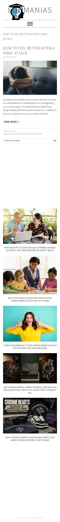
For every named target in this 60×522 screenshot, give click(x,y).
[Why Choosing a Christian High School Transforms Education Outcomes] (30, 293)
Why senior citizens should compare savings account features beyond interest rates (30, 249)
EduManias (30, 10)
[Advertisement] (30, 176)
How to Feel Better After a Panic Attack (28, 50)
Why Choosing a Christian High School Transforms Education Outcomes (30, 299)
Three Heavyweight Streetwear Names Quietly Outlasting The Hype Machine (30, 347)
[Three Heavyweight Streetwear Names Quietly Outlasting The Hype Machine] (30, 340)
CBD (13, 131)
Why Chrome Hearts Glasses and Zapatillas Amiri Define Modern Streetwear (30, 439)
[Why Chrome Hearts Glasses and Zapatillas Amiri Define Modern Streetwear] (30, 432)
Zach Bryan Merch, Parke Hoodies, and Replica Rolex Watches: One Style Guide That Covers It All (30, 390)
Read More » (11, 122)
